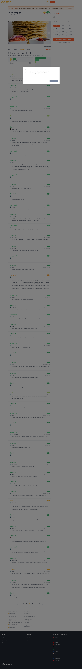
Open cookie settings (28, 80)
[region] (41, 75)
